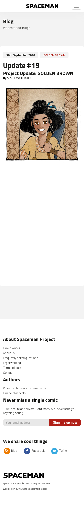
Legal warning (12, 363)
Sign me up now (65, 422)
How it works (11, 348)
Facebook (37, 450)
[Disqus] (42, 227)
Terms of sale (12, 367)
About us (9, 353)
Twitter (63, 450)
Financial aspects (14, 393)
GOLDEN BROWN (54, 55)
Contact (8, 372)
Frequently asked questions (20, 358)
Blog (14, 450)
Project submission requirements (24, 388)
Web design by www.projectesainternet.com (25, 489)
